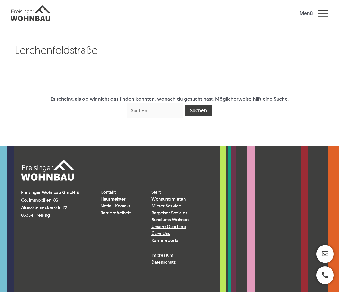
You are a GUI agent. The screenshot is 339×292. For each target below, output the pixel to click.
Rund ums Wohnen (170, 220)
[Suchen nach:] (156, 110)
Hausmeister (113, 199)
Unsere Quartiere (168, 226)
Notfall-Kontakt (115, 206)
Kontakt (108, 192)
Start (156, 192)
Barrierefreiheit (116, 213)
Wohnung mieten (168, 199)
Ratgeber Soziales (169, 213)
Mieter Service (166, 206)
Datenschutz (163, 262)
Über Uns (160, 233)
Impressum (162, 255)
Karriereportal (165, 240)
